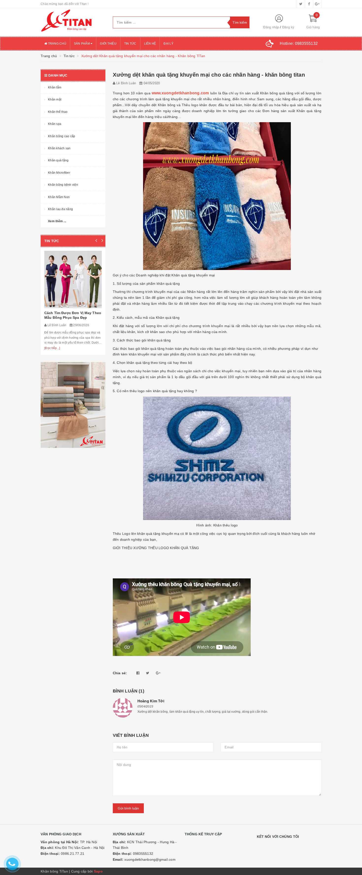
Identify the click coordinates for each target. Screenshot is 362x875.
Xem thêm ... (57, 221)
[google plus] (317, 4)
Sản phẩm (82, 43)
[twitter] (301, 4)
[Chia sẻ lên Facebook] (138, 673)
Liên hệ (150, 43)
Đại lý (168, 43)
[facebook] (309, 4)
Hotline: (299, 43)
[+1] (158, 673)
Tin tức (130, 43)
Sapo (98, 871)
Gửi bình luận (128, 808)
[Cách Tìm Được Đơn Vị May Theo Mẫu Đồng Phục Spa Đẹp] (73, 279)
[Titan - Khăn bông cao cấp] (73, 22)
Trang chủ (56, 43)
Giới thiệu (108, 43)
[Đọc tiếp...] (52, 348)
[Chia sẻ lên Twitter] (147, 673)
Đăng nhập (271, 27)
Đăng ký (288, 27)
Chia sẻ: (120, 673)
